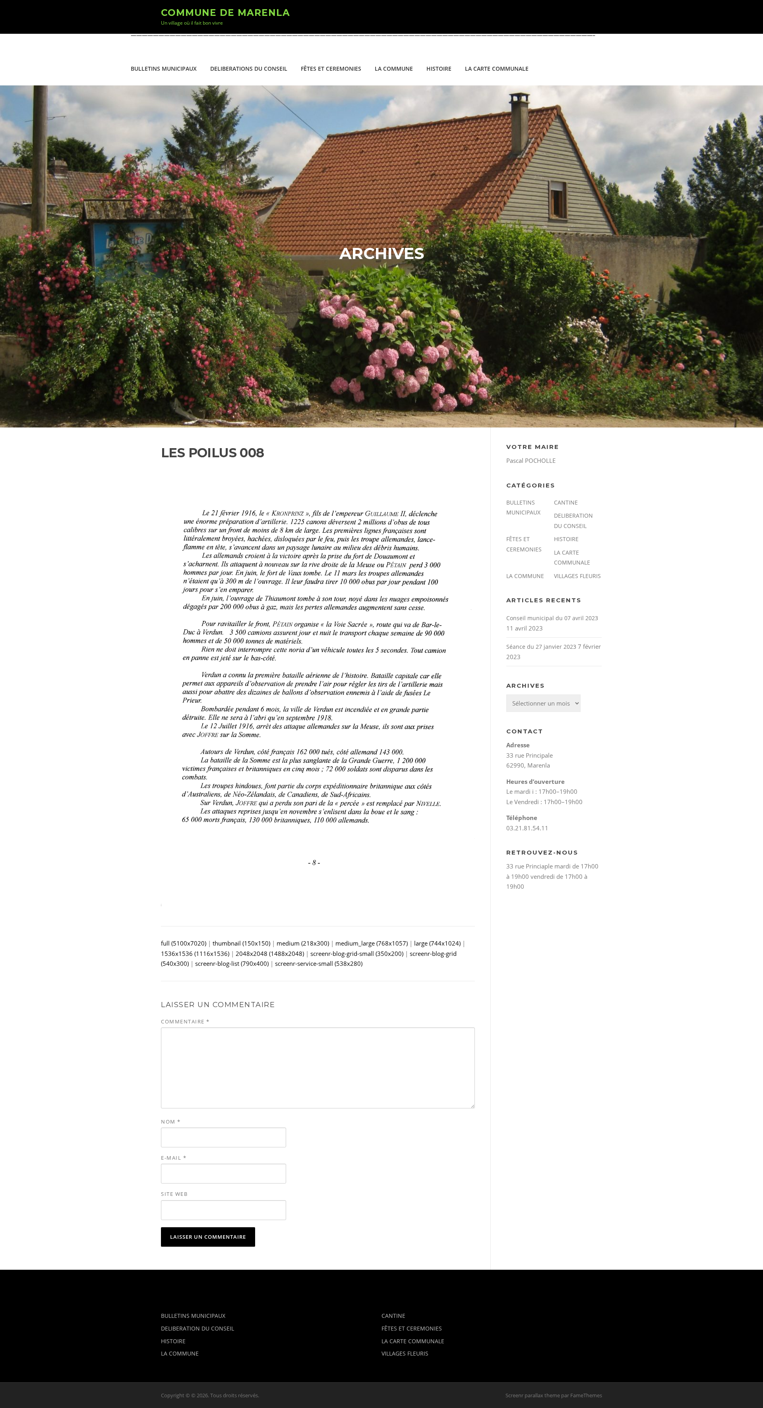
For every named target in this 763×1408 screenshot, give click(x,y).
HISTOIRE (438, 68)
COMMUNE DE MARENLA (225, 12)
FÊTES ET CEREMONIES (331, 68)
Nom (171, 1121)
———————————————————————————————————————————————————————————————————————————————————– (363, 35)
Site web (174, 1193)
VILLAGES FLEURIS (577, 576)
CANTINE (566, 502)
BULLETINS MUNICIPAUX (164, 68)
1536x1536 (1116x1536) (195, 953)
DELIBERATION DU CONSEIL (197, 1328)
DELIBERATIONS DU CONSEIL (248, 68)
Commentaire (185, 1021)
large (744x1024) (437, 943)
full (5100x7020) (183, 943)
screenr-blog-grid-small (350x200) (356, 953)
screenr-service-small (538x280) (318, 963)
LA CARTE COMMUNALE (497, 68)
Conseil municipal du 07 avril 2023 (552, 618)
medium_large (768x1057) (371, 943)
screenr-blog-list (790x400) (232, 963)
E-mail (173, 1157)
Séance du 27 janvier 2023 (541, 646)
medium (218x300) (303, 943)
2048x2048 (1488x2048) (270, 953)
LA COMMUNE (394, 68)
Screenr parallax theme (532, 1395)
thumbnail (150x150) (241, 943)
